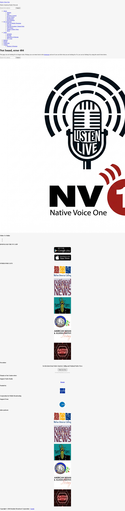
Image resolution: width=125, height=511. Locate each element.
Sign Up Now (62, 369)
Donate (62, 382)
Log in (32, 509)
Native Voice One (5, 2)
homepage (46, 54)
